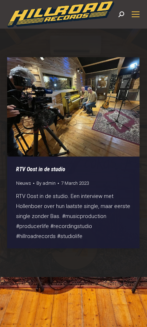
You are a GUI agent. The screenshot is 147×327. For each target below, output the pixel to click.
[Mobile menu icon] (135, 14)
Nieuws (23, 183)
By (46, 183)
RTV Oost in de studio (40, 169)
